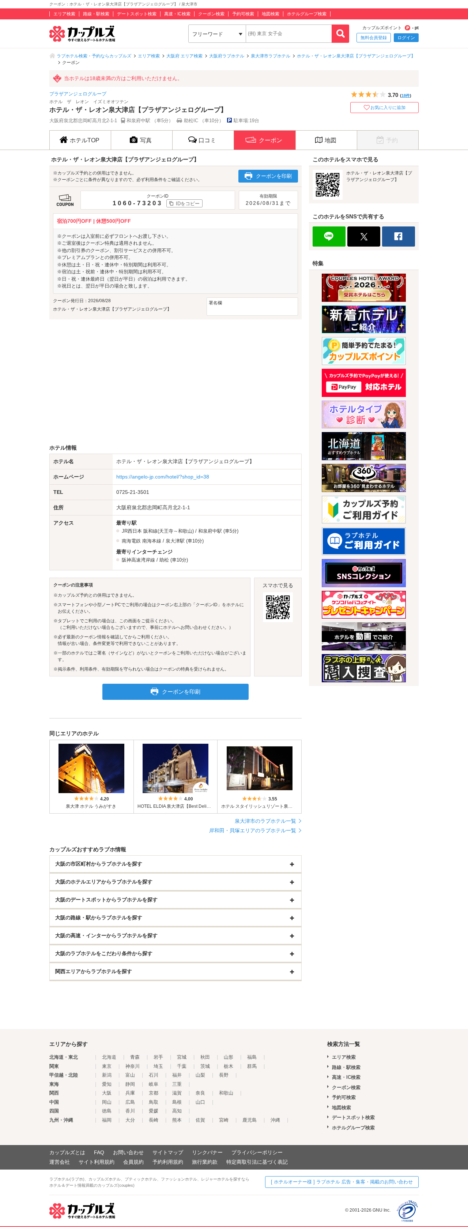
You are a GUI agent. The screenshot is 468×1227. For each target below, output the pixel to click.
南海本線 (151, 541)
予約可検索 (243, 13)
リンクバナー (207, 1152)
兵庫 (130, 1093)
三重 (177, 1084)
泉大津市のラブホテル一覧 (265, 821)
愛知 (107, 1084)
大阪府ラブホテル (226, 56)
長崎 (153, 1120)
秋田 (205, 1057)
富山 (130, 1075)
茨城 (205, 1066)
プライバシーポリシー (257, 1152)
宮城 (181, 1057)
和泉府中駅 (210, 531)
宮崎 (224, 1120)
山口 (200, 1102)
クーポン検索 (211, 13)
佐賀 (200, 1120)
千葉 (181, 1066)
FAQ (99, 1152)
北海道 (109, 1057)
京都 (153, 1093)
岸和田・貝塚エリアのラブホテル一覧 (252, 830)
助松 (164, 560)
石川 (153, 1075)
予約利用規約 (167, 1162)
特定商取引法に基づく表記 (257, 1162)
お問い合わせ (128, 1152)
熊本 (177, 1120)
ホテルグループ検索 (307, 13)
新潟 (107, 1075)
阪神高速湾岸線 (138, 560)
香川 (130, 1111)
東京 (107, 1066)
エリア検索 (64, 13)
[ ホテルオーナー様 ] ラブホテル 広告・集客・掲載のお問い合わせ (342, 1182)
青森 (135, 1057)
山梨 (200, 1075)
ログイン (406, 37)
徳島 (107, 1111)
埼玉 (158, 1066)
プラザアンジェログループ (77, 94)
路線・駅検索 (96, 13)
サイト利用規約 (96, 1162)
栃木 (228, 1066)
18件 (405, 95)
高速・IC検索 (177, 13)
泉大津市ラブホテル (270, 56)
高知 (177, 1111)
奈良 (200, 1093)
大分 (130, 1120)
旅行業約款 (205, 1162)
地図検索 (270, 13)
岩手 (158, 1057)
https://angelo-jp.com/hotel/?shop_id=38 (162, 477)
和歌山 (226, 1093)
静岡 (130, 1084)
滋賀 (177, 1093)
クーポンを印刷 (274, 176)
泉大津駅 (175, 541)
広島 (130, 1102)
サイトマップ (167, 1152)
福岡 (107, 1120)
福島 (252, 1057)
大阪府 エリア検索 (184, 56)
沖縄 (275, 1120)
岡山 (107, 1102)
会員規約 (133, 1162)
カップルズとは (67, 1152)
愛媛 (153, 1111)
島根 (177, 1102)
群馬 (252, 1066)
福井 (177, 1075)
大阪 (107, 1093)
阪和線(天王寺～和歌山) (168, 531)
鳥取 (153, 1102)
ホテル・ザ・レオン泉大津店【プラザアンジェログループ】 (356, 56)
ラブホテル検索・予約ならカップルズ (94, 56)
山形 (228, 1057)
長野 (224, 1075)
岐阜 (153, 1084)
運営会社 (59, 1162)
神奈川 (132, 1066)
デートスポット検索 (136, 13)
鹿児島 (249, 1120)
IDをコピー (188, 203)
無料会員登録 (374, 37)
